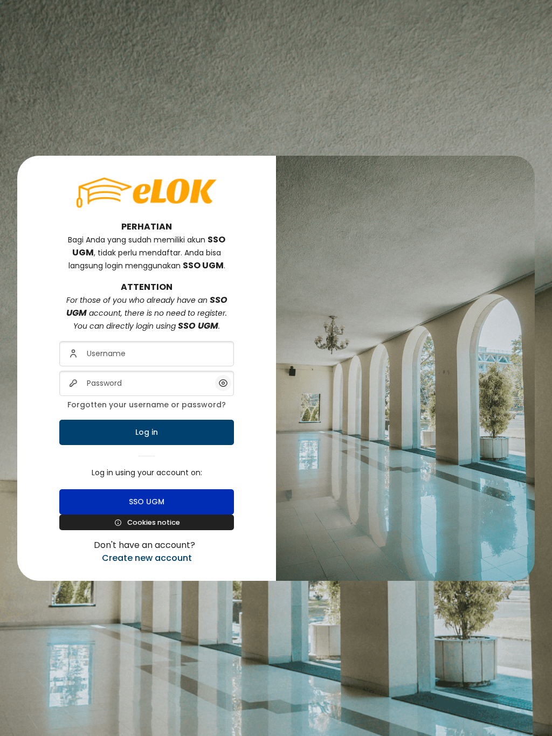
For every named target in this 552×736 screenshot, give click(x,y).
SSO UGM (146, 501)
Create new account (147, 558)
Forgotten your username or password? (146, 404)
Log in (146, 432)
